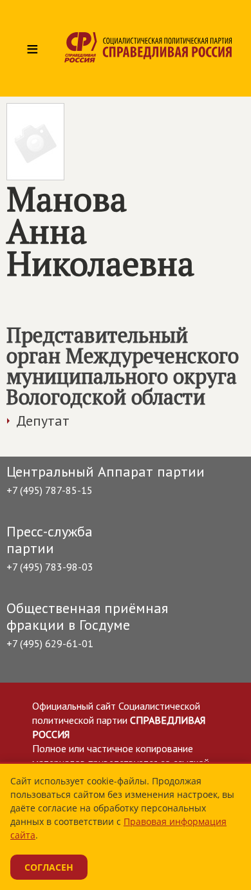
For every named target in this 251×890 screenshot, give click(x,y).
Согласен (48, 867)
